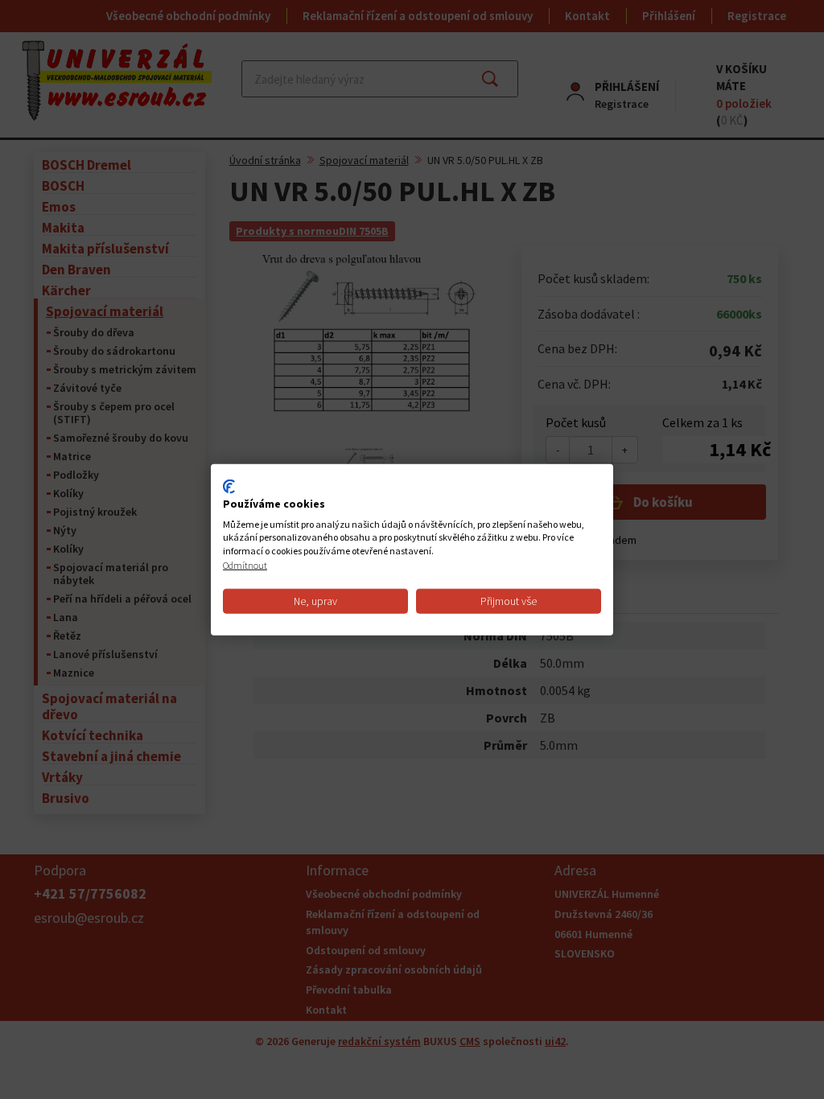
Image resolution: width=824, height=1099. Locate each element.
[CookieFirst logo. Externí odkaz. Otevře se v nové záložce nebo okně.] (229, 487)
